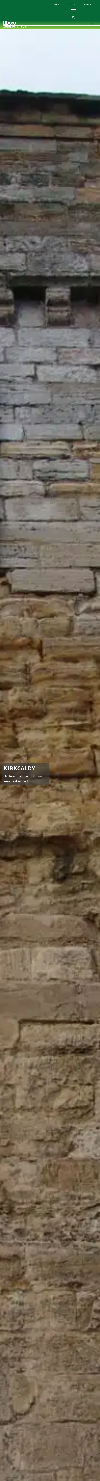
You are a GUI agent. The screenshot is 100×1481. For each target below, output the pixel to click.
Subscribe (71, 4)
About (56, 4)
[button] (92, 23)
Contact (87, 4)
